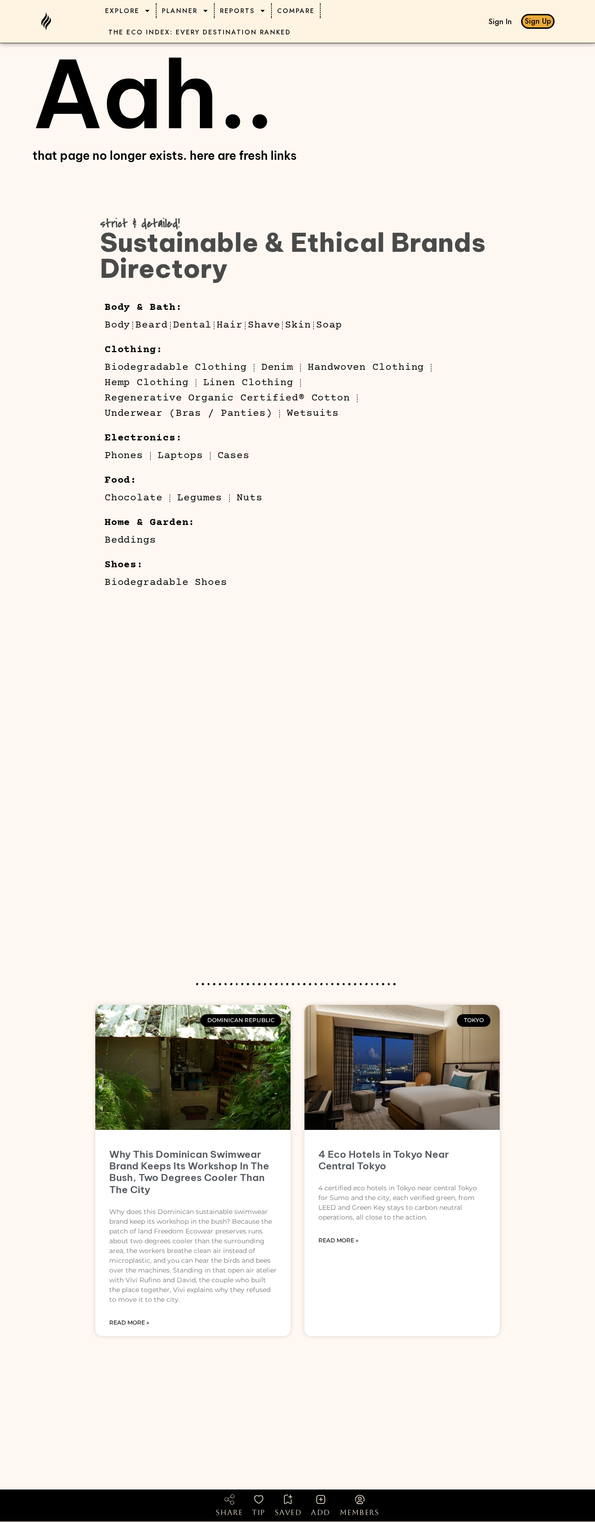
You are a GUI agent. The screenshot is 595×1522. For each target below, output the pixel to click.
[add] (321, 1499)
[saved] (288, 1499)
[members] (360, 1499)
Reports (237, 10)
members (360, 1512)
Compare (296, 10)
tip (258, 1512)
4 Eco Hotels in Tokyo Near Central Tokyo (383, 1160)
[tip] (259, 1499)
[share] (229, 1499)
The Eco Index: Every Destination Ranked (199, 32)
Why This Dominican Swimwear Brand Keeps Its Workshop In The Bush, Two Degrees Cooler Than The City (189, 1172)
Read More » (129, 1322)
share (229, 1512)
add (321, 1512)
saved (288, 1512)
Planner (180, 10)
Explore (122, 10)
